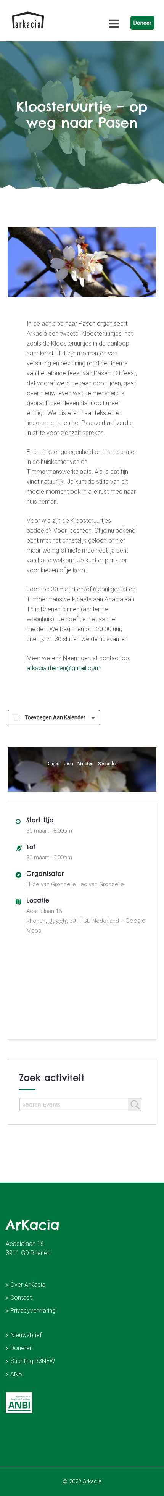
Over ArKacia (27, 1284)
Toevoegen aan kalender (55, 717)
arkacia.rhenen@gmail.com (63, 668)
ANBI (17, 1374)
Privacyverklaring (33, 1310)
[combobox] (80, 1104)
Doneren (21, 1348)
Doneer (142, 22)
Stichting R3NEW (32, 1361)
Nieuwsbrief (26, 1335)
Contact (21, 1297)
